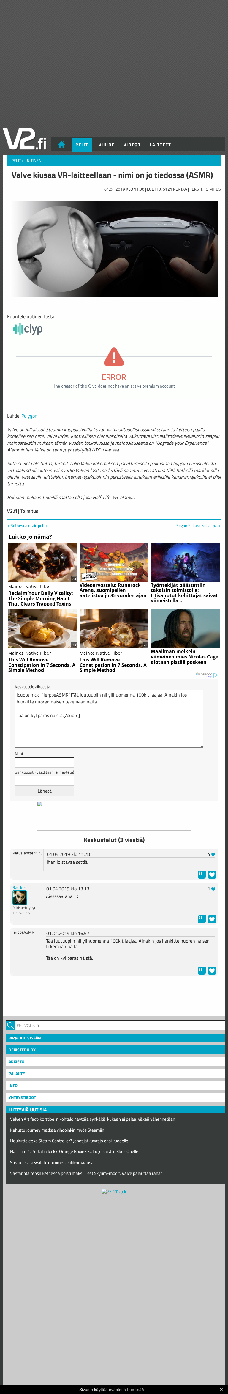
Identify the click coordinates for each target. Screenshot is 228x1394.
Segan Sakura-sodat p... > (198, 526)
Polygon (29, 415)
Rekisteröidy (22, 1050)
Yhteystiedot (22, 1097)
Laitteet (160, 144)
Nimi (19, 753)
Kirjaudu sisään (25, 1038)
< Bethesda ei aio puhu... (28, 525)
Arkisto (16, 1062)
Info (13, 1085)
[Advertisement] (114, 995)
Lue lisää (135, 1389)
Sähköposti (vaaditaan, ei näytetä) (44, 772)
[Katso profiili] (19, 897)
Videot (132, 144)
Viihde (107, 144)
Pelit (81, 144)
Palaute (17, 1073)
